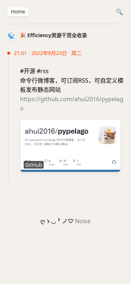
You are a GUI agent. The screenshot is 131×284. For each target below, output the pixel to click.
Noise (83, 221)
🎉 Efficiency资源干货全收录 (53, 35)
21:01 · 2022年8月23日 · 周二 (48, 53)
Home (18, 11)
